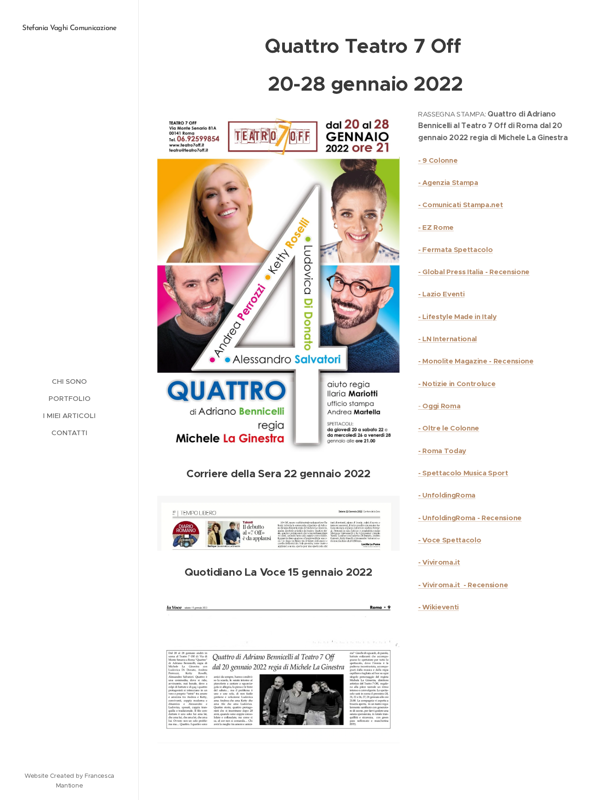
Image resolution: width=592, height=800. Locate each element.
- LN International (447, 338)
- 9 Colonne (437, 160)
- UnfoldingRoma (446, 495)
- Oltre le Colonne (448, 428)
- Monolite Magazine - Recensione (476, 361)
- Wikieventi (438, 607)
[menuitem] (69, 381)
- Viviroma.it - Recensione (463, 584)
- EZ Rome (436, 227)
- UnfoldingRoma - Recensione (470, 517)
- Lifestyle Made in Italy (457, 316)
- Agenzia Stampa (448, 182)
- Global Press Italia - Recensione (474, 271)
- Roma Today (442, 450)
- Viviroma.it (439, 562)
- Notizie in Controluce (457, 383)
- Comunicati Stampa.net (460, 204)
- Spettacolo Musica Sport (463, 472)
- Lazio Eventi (441, 293)
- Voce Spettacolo (449, 539)
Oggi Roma (441, 405)
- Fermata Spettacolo (455, 249)
